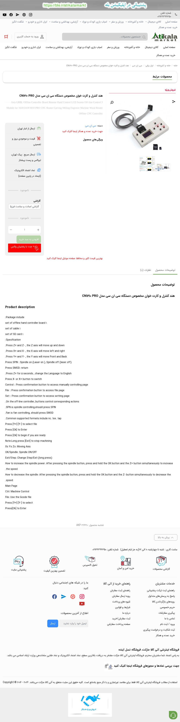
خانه (175, 65)
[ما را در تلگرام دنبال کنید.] (18, 14)
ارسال (52, 623)
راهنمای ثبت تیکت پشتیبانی (161, 590)
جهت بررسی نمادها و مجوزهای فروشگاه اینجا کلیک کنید (146, 666)
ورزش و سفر (117, 22)
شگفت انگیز (18, 22)
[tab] (165, 270)
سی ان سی (137, 65)
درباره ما (126, 613)
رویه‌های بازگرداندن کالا (163, 602)
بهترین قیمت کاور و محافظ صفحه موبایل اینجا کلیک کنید (75, 258)
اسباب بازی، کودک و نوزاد (94, 22)
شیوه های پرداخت (121, 602)
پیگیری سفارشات (167, 613)
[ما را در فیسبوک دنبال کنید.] (11, 14)
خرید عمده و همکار (168, 27)
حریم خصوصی (167, 607)
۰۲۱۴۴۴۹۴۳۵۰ (164, 16)
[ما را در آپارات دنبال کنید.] (24, 14)
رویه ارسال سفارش (121, 596)
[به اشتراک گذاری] (174, 102)
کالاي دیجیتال (154, 22)
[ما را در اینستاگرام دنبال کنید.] (31, 14)
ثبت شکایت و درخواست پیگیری (159, 630)
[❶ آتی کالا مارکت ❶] (164, 36)
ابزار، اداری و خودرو (37, 22)
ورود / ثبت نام (167, 624)
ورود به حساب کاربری (27, 36)
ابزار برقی (149, 65)
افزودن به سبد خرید (29, 239)
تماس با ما (170, 618)
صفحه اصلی (171, 22)
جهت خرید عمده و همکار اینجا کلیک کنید (82, 131)
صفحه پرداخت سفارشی (118, 624)
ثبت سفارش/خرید (121, 618)
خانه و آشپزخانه (135, 22)
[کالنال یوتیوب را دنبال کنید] (5, 14)
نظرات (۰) (145, 270)
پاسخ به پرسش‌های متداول (161, 596)
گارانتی (36, 201)
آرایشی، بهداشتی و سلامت (64, 22)
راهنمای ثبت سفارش (120, 590)
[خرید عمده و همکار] (90, 705)
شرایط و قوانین (122, 607)
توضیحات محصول (165, 270)
